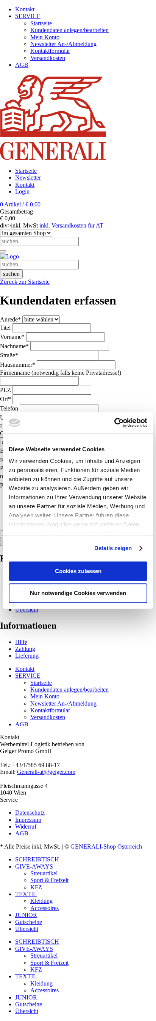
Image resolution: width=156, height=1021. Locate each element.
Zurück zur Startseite (25, 281)
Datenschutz (30, 812)
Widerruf (25, 826)
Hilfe (21, 642)
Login (22, 191)
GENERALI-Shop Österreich (106, 846)
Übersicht (26, 609)
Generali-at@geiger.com (46, 772)
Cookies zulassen (78, 571)
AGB (21, 833)
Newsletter (28, 177)
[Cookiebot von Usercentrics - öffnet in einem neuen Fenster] (114, 422)
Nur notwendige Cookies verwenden (78, 593)
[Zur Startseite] (9, 256)
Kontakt (24, 184)
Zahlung (25, 649)
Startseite (26, 171)
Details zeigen (113, 548)
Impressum (28, 819)
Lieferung (27, 655)
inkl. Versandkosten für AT (71, 225)
